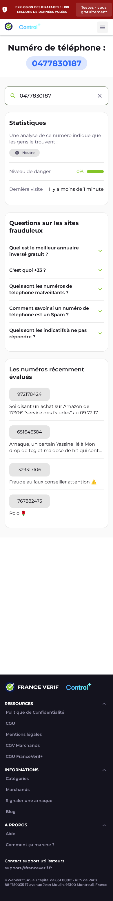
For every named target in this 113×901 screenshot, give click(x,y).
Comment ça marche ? (30, 844)
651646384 (29, 432)
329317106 (29, 469)
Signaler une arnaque (29, 800)
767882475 (29, 501)
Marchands (18, 789)
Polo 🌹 (17, 513)
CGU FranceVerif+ (24, 756)
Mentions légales (24, 734)
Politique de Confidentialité (35, 712)
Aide (10, 833)
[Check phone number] (12, 95)
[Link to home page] (9, 27)
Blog (11, 811)
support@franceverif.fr (28, 868)
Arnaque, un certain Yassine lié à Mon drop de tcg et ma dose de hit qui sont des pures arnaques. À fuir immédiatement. (54, 447)
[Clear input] (99, 95)
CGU (10, 723)
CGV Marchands (23, 745)
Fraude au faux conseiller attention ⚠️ (53, 482)
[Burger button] (102, 27)
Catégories (17, 778)
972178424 (29, 394)
